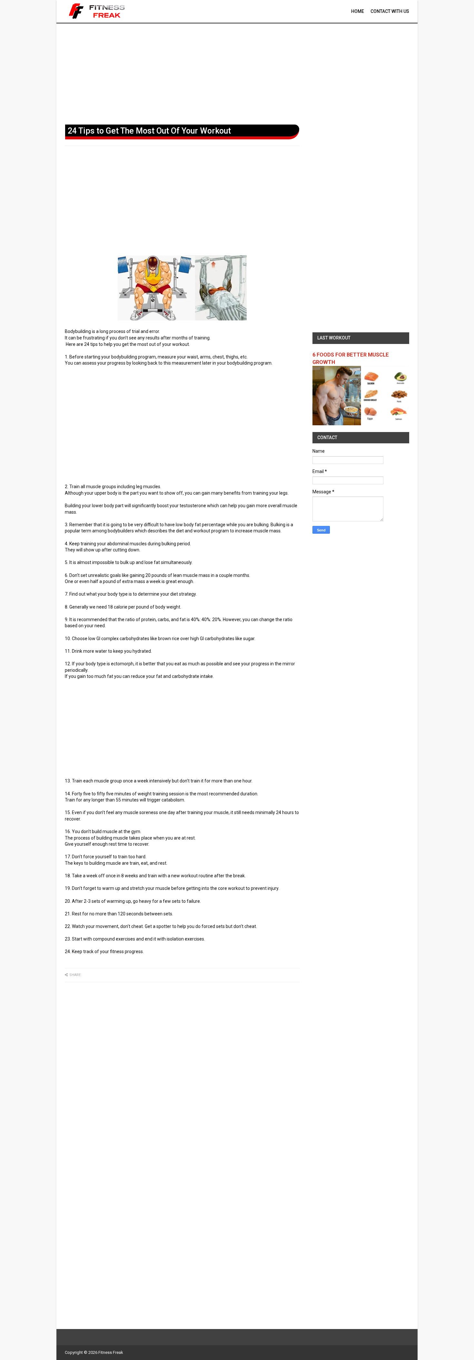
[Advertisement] (237, 72)
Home (357, 11)
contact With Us (389, 11)
